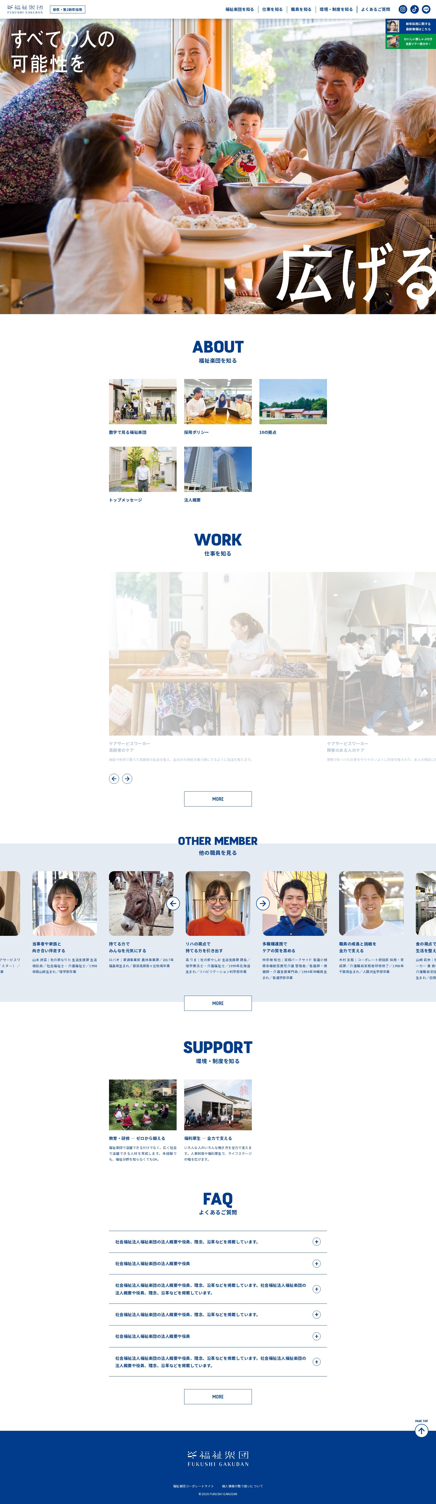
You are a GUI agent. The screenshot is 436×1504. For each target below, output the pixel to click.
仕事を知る (272, 9)
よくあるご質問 (375, 9)
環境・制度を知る (336, 9)
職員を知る (301, 9)
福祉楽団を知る (239, 9)
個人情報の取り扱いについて (242, 1486)
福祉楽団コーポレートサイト (193, 1486)
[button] (173, 903)
